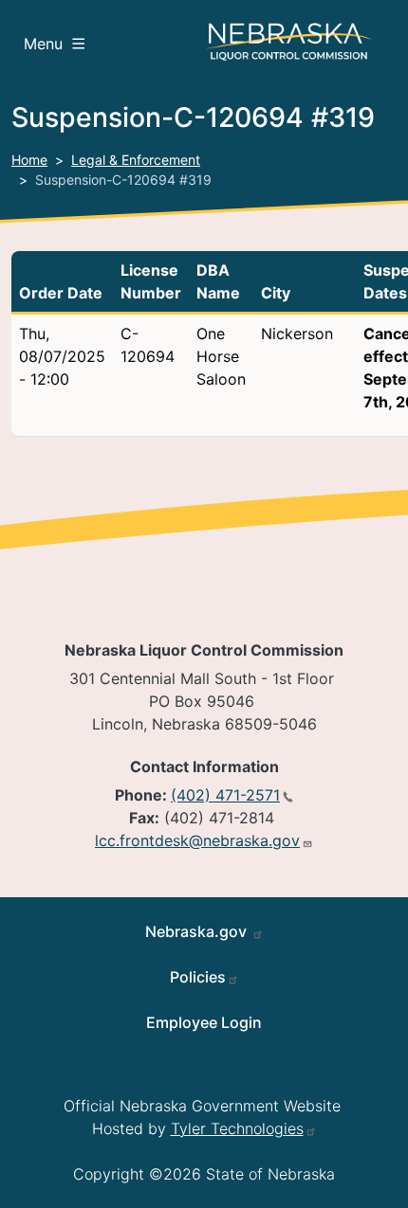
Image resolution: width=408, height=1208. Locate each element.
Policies (198, 976)
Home (29, 160)
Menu (43, 43)
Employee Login (204, 1022)
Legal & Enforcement (135, 160)
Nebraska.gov (197, 931)
